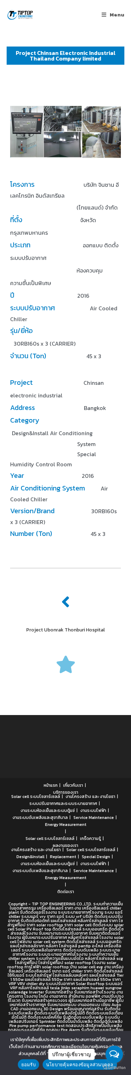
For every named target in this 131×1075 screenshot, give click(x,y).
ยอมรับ (28, 1064)
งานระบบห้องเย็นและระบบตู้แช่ (48, 810)
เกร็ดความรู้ (90, 838)
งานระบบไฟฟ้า (93, 810)
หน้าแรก (51, 785)
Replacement (63, 857)
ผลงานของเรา (65, 845)
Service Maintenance (93, 817)
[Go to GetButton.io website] (114, 1068)
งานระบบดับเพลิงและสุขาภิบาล (40, 817)
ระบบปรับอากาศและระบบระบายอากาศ (63, 803)
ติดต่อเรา (65, 892)
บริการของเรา (65, 792)
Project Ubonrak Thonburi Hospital (65, 630)
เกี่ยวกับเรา (73, 785)
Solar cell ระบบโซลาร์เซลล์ (35, 796)
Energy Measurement (65, 824)
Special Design (96, 857)
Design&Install (30, 857)
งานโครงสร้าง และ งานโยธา (90, 796)
